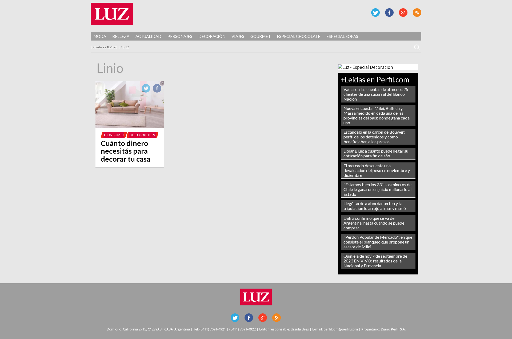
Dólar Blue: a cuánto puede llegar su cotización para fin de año (375, 153)
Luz (112, 14)
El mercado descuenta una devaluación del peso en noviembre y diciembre (376, 170)
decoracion (142, 135)
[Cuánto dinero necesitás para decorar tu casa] (129, 127)
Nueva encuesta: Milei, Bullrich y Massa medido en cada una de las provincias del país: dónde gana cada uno (376, 115)
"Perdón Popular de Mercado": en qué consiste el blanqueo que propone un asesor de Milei (377, 241)
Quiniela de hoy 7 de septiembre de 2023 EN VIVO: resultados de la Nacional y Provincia (375, 260)
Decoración (211, 36)
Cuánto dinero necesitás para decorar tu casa (125, 151)
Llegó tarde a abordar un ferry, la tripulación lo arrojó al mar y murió (374, 206)
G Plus (403, 12)
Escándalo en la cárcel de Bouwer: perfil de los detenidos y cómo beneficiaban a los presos (374, 136)
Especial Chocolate (298, 36)
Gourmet (260, 36)
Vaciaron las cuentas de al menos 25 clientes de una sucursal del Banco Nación (375, 94)
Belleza (120, 36)
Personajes (179, 36)
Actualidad (148, 36)
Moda (99, 36)
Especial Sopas (342, 36)
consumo (114, 135)
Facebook (389, 12)
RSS (417, 12)
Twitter (375, 12)
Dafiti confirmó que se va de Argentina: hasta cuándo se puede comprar (373, 223)
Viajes (237, 36)
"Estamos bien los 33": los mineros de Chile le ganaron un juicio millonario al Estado (377, 189)
